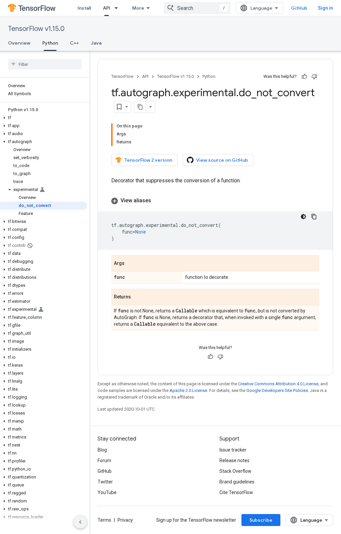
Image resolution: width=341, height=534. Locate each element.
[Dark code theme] (303, 216)
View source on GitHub (222, 160)
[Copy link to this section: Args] (131, 264)
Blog (102, 449)
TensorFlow (122, 76)
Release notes (234, 460)
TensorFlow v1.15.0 (36, 29)
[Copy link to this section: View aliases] (158, 201)
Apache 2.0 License (188, 390)
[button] (43, 118)
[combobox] (197, 8)
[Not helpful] (314, 77)
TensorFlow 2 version (148, 160)
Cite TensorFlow (236, 492)
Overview (19, 43)
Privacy (125, 520)
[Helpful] (304, 77)
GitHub (299, 8)
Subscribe (260, 520)
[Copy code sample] (314, 216)
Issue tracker (232, 449)
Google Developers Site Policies (277, 390)
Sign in (325, 8)
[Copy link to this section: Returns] (137, 297)
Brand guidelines (236, 481)
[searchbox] (45, 64)
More (138, 8)
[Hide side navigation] (80, 522)
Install (84, 8)
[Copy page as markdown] (140, 106)
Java (96, 43)
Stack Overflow (235, 471)
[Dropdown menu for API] (118, 8)
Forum (104, 460)
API (106, 8)
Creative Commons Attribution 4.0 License (278, 383)
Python (50, 43)
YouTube (107, 492)
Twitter (105, 481)
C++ (74, 43)
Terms (104, 520)
